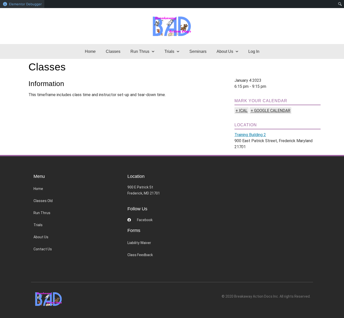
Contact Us (42, 249)
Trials (38, 225)
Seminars (198, 51)
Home (90, 51)
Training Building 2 (250, 134)
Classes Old (43, 201)
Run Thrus (41, 213)
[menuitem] (340, 4)
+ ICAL (241, 110)
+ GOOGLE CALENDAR (270, 110)
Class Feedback (140, 255)
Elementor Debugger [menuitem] (25, 4)
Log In (253, 51)
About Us (40, 237)
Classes (113, 51)
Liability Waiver (139, 243)
